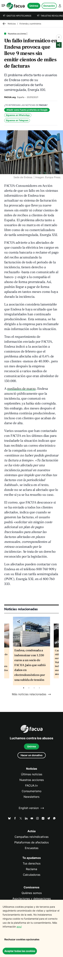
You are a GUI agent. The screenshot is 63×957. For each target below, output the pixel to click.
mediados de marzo (21, 388)
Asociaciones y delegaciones (31, 898)
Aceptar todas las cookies (19, 950)
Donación (49, 5)
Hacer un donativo (32, 755)
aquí (19, 926)
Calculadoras (31, 874)
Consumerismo (31, 791)
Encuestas (31, 848)
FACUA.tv (31, 785)
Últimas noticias (31, 774)
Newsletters (31, 796)
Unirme (33, 5)
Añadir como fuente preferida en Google (26, 109)
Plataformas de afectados (31, 842)
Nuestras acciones (31, 780)
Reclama (31, 869)
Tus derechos (31, 863)
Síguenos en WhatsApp (18, 115)
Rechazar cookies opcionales (21, 939)
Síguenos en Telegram (17, 120)
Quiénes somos (32, 893)
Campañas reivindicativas (31, 836)
